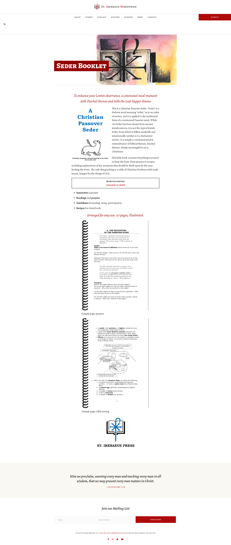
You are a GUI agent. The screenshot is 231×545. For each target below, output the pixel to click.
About (77, 17)
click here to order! (115, 185)
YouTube (115, 17)
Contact (152, 17)
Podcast (101, 17)
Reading (128, 17)
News (140, 17)
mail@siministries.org (118, 533)
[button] (4, 24)
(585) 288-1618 (104, 533)
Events (89, 17)
